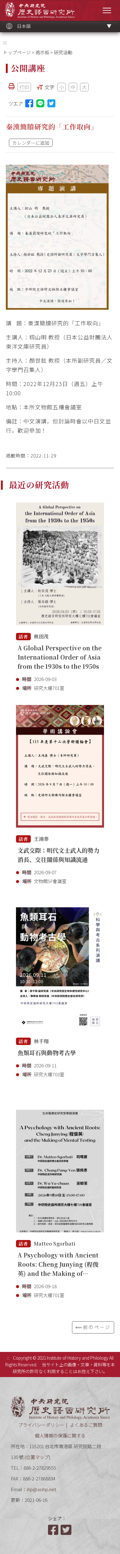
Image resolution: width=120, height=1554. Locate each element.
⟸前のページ (93, 1327)
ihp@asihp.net (41, 1489)
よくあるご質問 (86, 1425)
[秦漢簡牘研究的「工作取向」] (57, 237)
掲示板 (42, 52)
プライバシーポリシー (41, 1425)
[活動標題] (60, 564)
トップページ (17, 52)
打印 (24, 87)
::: (5, 42)
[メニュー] (107, 10)
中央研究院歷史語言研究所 (39, 10)
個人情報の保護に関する (60, 1435)
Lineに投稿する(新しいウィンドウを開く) (40, 103)
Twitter (66, 1530)
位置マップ (37, 1457)
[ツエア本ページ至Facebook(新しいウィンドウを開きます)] (29, 103)
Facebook (54, 1530)
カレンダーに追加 (30, 143)
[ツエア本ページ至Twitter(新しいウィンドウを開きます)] (51, 103)
